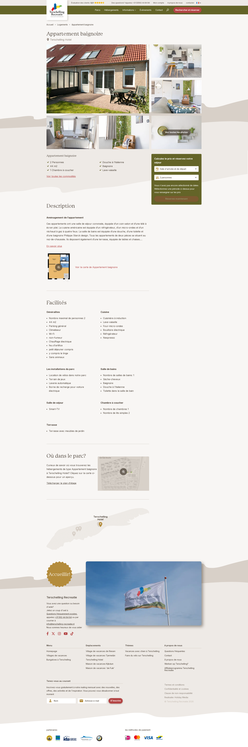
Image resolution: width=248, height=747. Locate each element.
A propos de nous (175, 3)
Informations (128, 10)
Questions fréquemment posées (61, 614)
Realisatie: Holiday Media (176, 697)
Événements (145, 10)
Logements (62, 24)
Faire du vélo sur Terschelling (139, 655)
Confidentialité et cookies (176, 689)
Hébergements (111, 10)
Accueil (49, 24)
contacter (190, 3)
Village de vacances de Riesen (100, 651)
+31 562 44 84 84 (63, 617)
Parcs (97, 10)
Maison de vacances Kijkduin (99, 664)
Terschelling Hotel (94, 659)
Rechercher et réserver (187, 10)
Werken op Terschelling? (176, 664)
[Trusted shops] (99, 738)
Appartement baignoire (82, 24)
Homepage (51, 651)
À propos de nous (173, 659)
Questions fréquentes (174, 651)
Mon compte (158, 3)
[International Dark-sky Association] (69, 738)
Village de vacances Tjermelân (100, 655)
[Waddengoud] (49, 738)
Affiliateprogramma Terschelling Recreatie (179, 669)
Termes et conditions (174, 685)
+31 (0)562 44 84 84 (141, 3)
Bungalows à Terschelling (58, 659)
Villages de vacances (56, 655)
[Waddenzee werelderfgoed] (86, 738)
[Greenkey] (58, 738)
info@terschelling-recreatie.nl (60, 624)
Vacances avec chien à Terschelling (142, 651)
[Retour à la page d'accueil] (56, 10)
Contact (159, 10)
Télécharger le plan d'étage (61, 483)
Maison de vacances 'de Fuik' (100, 668)
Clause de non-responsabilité (178, 693)
